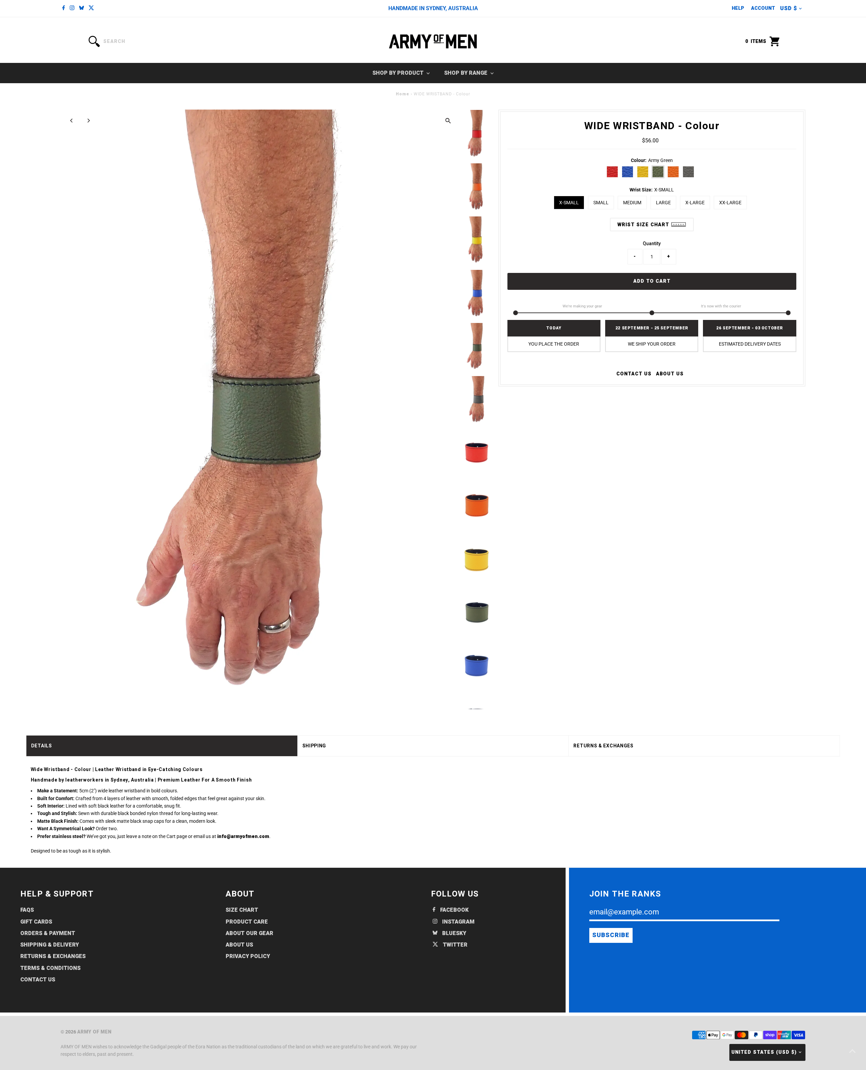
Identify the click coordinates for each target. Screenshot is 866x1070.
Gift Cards (36, 922)
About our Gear (249, 933)
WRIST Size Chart (644, 224)
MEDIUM (632, 202)
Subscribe (611, 935)
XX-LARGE (730, 202)
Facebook (454, 910)
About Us (670, 374)
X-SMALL (569, 202)
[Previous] (71, 120)
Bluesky (453, 933)
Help (738, 8)
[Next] (88, 120)
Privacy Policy (248, 956)
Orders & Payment (47, 933)
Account (763, 8)
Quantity (652, 243)
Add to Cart (651, 281)
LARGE (663, 202)
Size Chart (242, 910)
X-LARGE (695, 202)
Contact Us (37, 980)
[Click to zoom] (448, 120)
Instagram (458, 922)
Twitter (454, 945)
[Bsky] (81, 8)
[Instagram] (72, 8)
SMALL (601, 202)
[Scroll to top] (852, 1051)
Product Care (247, 922)
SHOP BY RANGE (466, 73)
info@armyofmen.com (243, 836)
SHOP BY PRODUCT (398, 73)
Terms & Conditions (50, 968)
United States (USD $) (764, 1052)
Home (402, 94)
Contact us (634, 374)
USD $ (788, 8)
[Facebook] (64, 8)
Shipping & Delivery (49, 945)
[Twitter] (91, 8)
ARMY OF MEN (94, 1032)
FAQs (27, 910)
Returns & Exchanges (53, 956)
